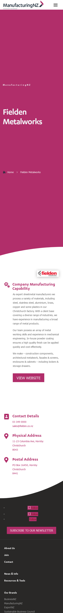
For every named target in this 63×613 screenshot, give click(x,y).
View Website (28, 377)
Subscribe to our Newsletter (31, 530)
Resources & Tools (14, 580)
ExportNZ (9, 607)
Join (6, 554)
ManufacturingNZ (13, 603)
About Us (9, 548)
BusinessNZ (10, 599)
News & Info (11, 573)
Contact (8, 561)
